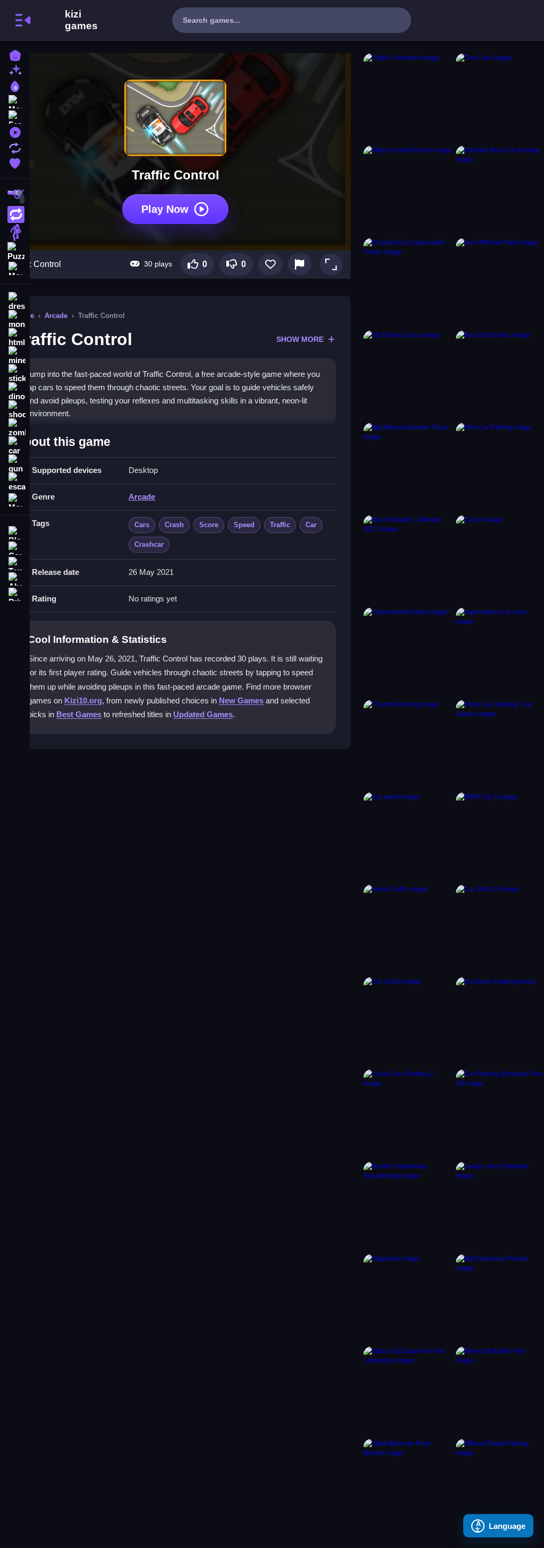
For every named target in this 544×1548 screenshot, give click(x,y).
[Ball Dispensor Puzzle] (500, 1298)
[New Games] (15, 70)
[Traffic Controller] (407, 97)
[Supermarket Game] (407, 651)
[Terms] (15, 562)
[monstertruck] (15, 320)
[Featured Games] (15, 116)
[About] (15, 578)
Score (208, 525)
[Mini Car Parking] (500, 467)
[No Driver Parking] (500, 1021)
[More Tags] (15, 498)
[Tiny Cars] (500, 97)
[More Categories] (15, 267)
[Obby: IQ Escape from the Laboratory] (407, 1390)
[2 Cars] (500, 559)
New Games (241, 700)
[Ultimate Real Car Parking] (500, 189)
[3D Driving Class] (407, 374)
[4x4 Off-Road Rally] (500, 282)
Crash (174, 525)
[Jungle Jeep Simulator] (500, 1206)
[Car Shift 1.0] (500, 928)
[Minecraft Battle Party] (500, 1390)
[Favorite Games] (15, 162)
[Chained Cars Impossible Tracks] (407, 282)
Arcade (56, 316)
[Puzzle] (15, 251)
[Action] (15, 214)
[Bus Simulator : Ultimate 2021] (407, 559)
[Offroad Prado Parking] (500, 1483)
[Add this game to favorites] (270, 264)
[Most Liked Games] (15, 100)
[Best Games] (15, 85)
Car (311, 525)
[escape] (15, 482)
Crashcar (149, 544)
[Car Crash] (407, 1021)
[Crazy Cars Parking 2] (407, 1113)
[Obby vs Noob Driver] (407, 189)
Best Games (78, 714)
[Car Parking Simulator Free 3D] (500, 1113)
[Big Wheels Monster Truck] (407, 467)
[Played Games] (15, 131)
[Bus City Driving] (500, 374)
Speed (244, 525)
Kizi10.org (83, 700)
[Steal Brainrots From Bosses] (407, 1483)
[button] (331, 264)
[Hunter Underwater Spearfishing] (407, 1206)
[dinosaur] (15, 392)
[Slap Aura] (407, 1298)
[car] (15, 446)
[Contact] (15, 547)
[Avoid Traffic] (407, 928)
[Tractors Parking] (407, 744)
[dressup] (15, 302)
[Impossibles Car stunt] (500, 651)
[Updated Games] (15, 146)
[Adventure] (15, 232)
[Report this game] (299, 264)
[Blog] (15, 531)
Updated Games (203, 714)
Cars (141, 525)
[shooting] (15, 410)
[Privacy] (15, 593)
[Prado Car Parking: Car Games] (500, 744)
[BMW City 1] (500, 836)
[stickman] (15, 374)
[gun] (15, 464)
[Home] (15, 54)
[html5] (15, 338)
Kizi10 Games (81, 20)
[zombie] (15, 428)
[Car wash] (407, 836)
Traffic (280, 525)
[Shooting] (15, 196)
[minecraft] (15, 356)
